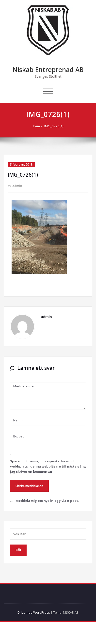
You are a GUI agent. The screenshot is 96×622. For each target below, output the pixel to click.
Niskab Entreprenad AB (48, 69)
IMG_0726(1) (53, 126)
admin (17, 186)
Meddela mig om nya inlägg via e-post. (47, 500)
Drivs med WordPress (33, 612)
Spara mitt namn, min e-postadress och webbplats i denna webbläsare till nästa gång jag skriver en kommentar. (48, 466)
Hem (36, 126)
